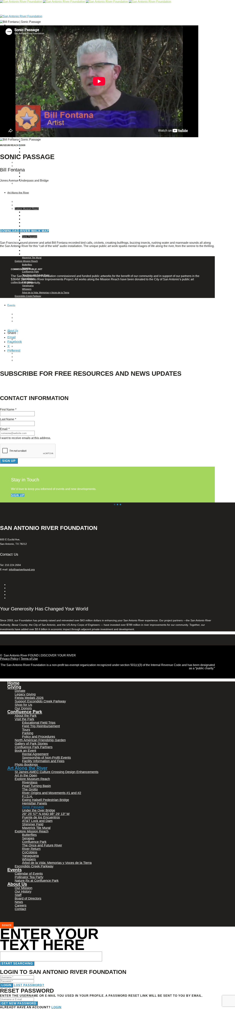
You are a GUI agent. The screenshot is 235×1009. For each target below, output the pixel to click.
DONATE (7, 925)
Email (11, 337)
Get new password (18, 1003)
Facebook (14, 342)
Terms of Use (29, 658)
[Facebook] (8, 24)
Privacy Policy (9, 658)
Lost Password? (29, 985)
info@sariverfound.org (22, 569)
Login (6, 985)
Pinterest (13, 350)
